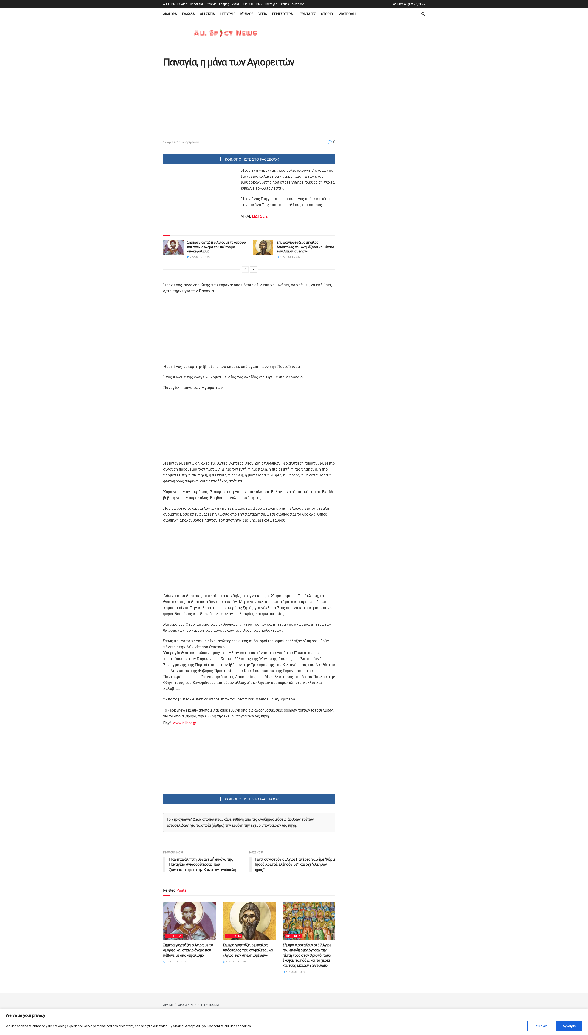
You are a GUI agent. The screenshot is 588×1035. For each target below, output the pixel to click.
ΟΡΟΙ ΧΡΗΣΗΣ (187, 1005)
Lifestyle (211, 4)
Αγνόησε (569, 1026)
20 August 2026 (295, 971)
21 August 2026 (289, 256)
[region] (294, 1022)
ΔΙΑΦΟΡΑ (169, 4)
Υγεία (235, 4)
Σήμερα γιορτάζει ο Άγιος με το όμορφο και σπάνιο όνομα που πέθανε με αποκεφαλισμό (216, 247)
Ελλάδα (182, 4)
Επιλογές (541, 1026)
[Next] (253, 269)
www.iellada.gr (184, 723)
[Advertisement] (201, 104)
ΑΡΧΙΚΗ (168, 1005)
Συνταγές (271, 4)
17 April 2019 (171, 142)
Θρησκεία (196, 4)
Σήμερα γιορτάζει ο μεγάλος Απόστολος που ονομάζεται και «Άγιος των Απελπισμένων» (306, 247)
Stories (284, 4)
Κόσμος (224, 4)
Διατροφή (298, 4)
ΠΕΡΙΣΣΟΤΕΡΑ (251, 4)
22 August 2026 (199, 256)
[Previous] (245, 269)
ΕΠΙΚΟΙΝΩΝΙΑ (210, 1005)
